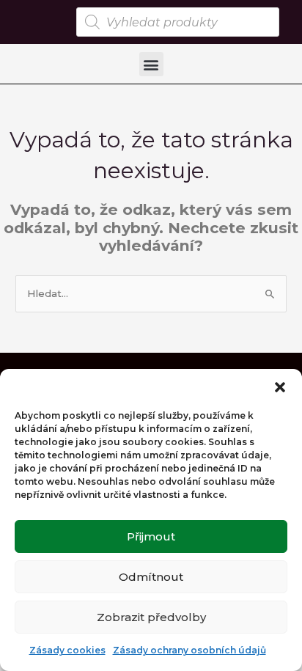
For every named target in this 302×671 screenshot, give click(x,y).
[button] (280, 387)
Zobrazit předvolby (151, 617)
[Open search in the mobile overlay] (177, 22)
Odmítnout (151, 577)
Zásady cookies (67, 650)
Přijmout (151, 536)
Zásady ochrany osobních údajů (189, 650)
